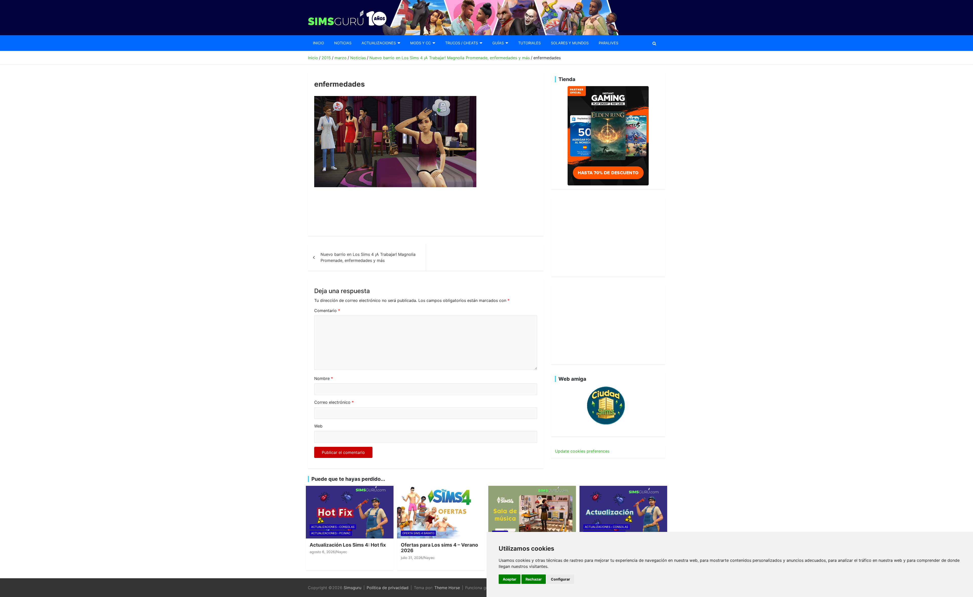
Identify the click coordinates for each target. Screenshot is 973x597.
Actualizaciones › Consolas (332, 527)
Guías (498, 43)
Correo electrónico (334, 402)
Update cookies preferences (582, 451)
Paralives (608, 43)
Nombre (323, 378)
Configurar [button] (560, 579)
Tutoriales (529, 43)
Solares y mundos (570, 43)
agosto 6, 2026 (322, 552)
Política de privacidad (387, 587)
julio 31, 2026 (412, 557)
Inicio (318, 43)
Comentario (327, 310)
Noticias (342, 43)
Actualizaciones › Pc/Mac (330, 533)
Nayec (341, 552)
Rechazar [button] (534, 579)
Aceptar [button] (509, 579)
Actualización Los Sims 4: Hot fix (348, 545)
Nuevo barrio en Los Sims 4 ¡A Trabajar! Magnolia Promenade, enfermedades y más (368, 257)
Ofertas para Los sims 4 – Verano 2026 (439, 548)
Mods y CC (420, 43)
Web (318, 426)
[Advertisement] (406, 211)
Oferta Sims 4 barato (418, 533)
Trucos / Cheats (461, 43)
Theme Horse (447, 587)
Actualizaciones (379, 43)
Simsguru (352, 587)
